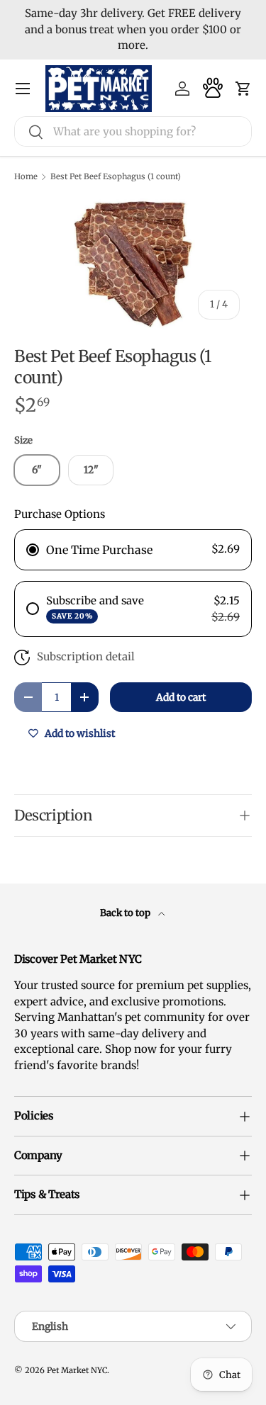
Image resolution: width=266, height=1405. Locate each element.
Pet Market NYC (77, 1370)
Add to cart (181, 697)
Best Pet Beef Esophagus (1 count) (115, 177)
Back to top (126, 913)
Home (26, 177)
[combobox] (133, 131)
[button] (243, 88)
